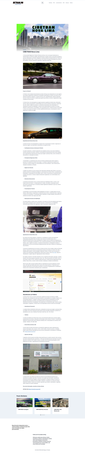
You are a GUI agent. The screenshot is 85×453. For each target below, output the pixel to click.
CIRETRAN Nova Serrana (42, 409)
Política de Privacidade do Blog (39, 434)
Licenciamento (59, 2)
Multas (71, 2)
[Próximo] (67, 406)
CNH (64, 2)
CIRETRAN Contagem (23, 409)
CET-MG (54, 252)
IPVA (54, 2)
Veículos (67, 2)
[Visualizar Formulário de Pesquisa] (42, 3)
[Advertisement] (42, 12)
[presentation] (25, 402)
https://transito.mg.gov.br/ (30, 331)
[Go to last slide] (18, 406)
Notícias (50, 2)
